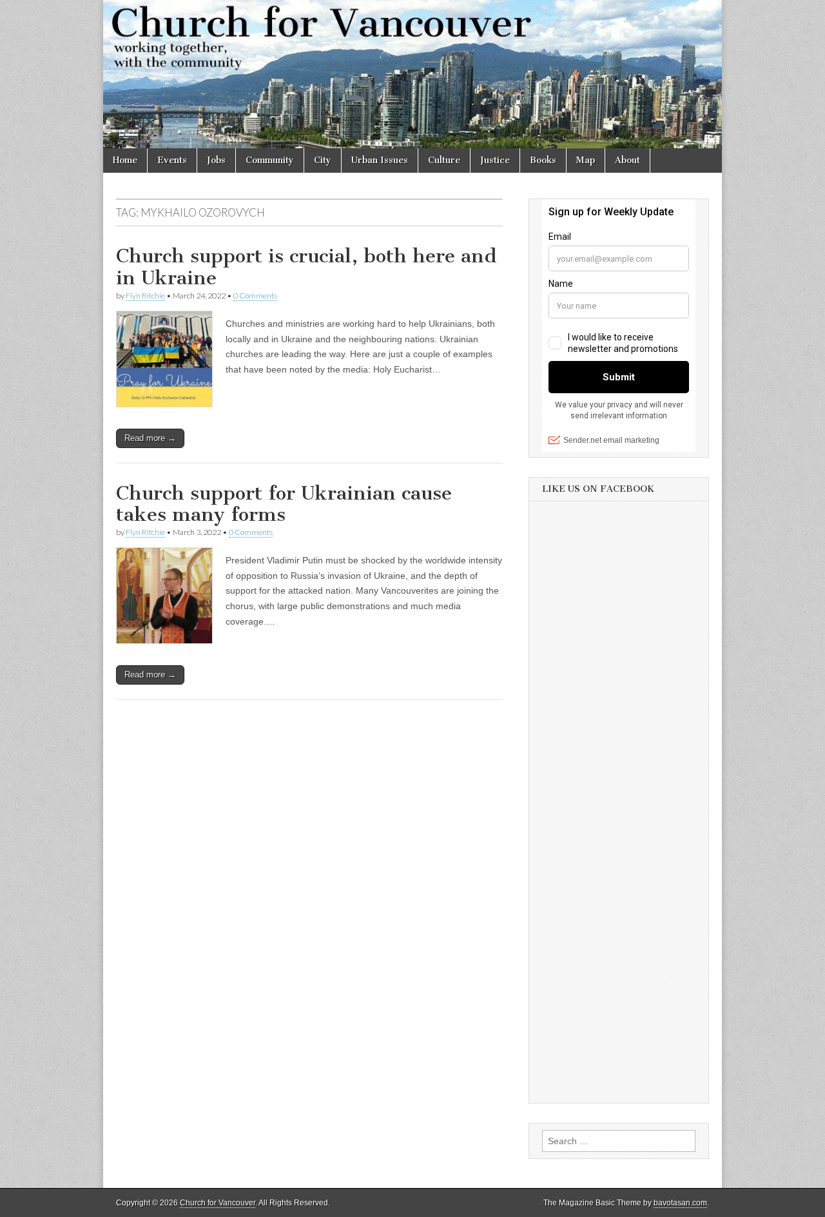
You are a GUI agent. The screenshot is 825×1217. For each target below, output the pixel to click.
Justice (495, 160)
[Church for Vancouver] (412, 74)
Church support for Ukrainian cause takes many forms (284, 504)
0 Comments (255, 295)
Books (543, 160)
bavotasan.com (680, 1202)
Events (172, 160)
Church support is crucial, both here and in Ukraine (306, 266)
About (627, 160)
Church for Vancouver (217, 1202)
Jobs (216, 160)
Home (125, 160)
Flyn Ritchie (145, 295)
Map (585, 160)
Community (270, 160)
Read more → (150, 438)
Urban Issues (379, 160)
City (322, 160)
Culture (444, 160)
